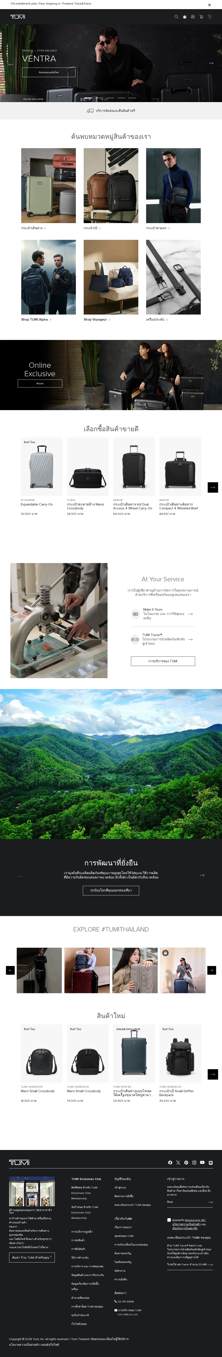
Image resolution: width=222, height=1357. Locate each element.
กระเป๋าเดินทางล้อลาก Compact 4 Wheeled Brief (178, 506)
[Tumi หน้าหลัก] (18, 16)
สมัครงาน (119, 1271)
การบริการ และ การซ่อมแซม (87, 1266)
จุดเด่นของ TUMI (124, 1236)
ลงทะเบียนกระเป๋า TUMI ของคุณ (132, 1205)
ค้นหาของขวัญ (122, 1253)
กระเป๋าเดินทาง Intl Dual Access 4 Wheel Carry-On (132, 506)
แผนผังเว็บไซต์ (50, 1345)
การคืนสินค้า (78, 1249)
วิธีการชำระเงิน (79, 1258)
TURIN (71, 500)
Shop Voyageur (95, 319)
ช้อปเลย (39, 384)
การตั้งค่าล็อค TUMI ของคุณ (87, 1307)
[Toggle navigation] (209, 17)
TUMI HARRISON (31, 1087)
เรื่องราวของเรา (123, 1227)
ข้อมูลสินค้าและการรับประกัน (87, 1275)
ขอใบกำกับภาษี (80, 1315)
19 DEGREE (28, 500)
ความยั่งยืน (120, 1279)
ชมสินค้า (42, 485)
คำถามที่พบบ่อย (80, 1298)
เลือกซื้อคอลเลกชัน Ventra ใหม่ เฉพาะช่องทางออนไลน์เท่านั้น (51, 4)
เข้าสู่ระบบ (120, 1187)
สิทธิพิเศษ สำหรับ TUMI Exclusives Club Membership (84, 1193)
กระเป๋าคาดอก (156, 228)
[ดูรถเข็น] (201, 17)
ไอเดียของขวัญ (122, 1262)
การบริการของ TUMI (163, 661)
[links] (163, 614)
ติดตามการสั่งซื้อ (123, 1196)
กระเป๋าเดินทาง (31, 228)
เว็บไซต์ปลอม (79, 1324)
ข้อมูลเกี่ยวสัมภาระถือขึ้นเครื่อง (85, 1287)
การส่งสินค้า (78, 1240)
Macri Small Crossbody (38, 1091)
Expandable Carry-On (37, 504)
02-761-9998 (126, 1302)
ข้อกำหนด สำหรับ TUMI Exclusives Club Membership (84, 1212)
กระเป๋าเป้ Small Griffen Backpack (176, 1093)
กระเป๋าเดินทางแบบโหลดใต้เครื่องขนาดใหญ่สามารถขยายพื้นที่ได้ (134, 1093)
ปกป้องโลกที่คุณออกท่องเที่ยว (111, 890)
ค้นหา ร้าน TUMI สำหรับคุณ (30, 1257)
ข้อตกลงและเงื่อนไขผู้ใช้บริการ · (110, 1339)
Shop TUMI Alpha (34, 319)
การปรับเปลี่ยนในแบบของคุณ (131, 1245)
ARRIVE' (118, 500)
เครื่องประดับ (155, 319)
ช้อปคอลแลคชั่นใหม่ (175, 74)
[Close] (209, 4)
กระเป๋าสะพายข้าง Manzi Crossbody (85, 506)
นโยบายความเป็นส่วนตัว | (25, 1345)
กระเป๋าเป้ (90, 228)
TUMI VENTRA (122, 1087)
